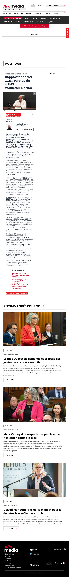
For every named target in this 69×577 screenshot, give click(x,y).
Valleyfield (39, 22)
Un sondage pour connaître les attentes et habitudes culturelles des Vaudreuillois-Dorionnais (20, 284)
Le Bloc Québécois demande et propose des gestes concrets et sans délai (32, 360)
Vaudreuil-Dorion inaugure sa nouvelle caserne (20, 275)
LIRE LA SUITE (10, 380)
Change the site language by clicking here (34, 26)
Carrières (8, 559)
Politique (35, 18)
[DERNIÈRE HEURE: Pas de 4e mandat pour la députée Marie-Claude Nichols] (34, 480)
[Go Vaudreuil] (10, 548)
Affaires (43, 18)
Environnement (28, 22)
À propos (8, 556)
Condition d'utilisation (13, 568)
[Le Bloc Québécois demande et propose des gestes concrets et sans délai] (34, 329)
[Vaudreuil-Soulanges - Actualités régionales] (13, 6)
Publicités (8, 561)
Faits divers (8, 22)
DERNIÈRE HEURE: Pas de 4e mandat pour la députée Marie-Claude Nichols (32, 511)
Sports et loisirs (55, 18)
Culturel (17, 22)
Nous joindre (9, 554)
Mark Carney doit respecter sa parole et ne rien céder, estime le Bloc (31, 436)
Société (27, 18)
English (50, 22)
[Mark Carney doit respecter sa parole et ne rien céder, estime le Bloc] (34, 404)
